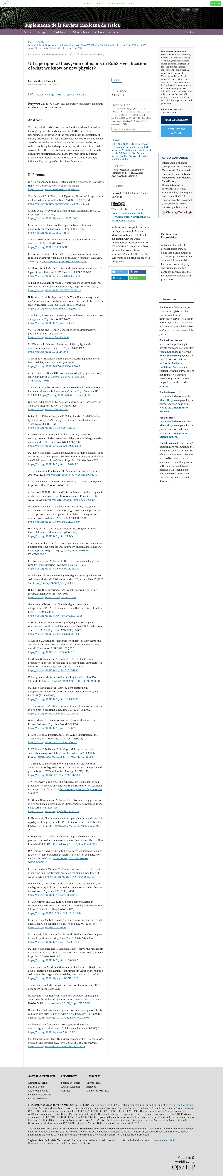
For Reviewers (167, 392)
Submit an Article (70, 1082)
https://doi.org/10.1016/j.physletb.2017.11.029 (53, 978)
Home (31, 42)
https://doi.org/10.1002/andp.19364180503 (52, 597)
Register (185, 9)
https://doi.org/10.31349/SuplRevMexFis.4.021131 (64, 94)
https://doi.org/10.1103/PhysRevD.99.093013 (53, 699)
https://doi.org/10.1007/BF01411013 (48, 351)
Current (88, 3)
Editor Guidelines (37, 1098)
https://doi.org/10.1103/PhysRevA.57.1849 (75, 844)
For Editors (165, 417)
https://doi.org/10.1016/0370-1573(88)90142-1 (53, 189)
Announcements (116, 3)
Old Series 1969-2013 (98, 1090)
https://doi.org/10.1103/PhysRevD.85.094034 (53, 941)
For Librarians (167, 442)
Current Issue (94, 1082)
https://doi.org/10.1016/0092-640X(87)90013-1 (54, 308)
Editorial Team (81, 32)
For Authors (166, 340)
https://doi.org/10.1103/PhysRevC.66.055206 (70, 499)
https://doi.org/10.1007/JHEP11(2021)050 (51, 652)
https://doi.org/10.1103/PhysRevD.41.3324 (51, 727)
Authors (166, 244)
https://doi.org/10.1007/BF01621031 (48, 409)
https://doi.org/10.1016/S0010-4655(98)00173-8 (67, 395)
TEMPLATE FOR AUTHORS (176, 131)
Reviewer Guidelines (39, 1094)
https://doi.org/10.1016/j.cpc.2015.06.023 (68, 1003)
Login (195, 9)
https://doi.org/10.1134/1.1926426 (47, 927)
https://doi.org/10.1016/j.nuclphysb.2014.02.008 (54, 445)
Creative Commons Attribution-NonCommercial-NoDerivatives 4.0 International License (131, 216)
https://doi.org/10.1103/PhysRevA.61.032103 (69, 876)
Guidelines (60, 32)
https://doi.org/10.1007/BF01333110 (48, 247)
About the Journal (37, 1082)
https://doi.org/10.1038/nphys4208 (53, 583)
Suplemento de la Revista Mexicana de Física (72, 25)
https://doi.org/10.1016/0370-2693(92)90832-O (70, 474)
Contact (65, 1090)
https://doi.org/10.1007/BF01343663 (48, 337)
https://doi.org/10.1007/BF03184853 (48, 232)
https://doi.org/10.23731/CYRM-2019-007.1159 (54, 774)
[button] (120, 272)
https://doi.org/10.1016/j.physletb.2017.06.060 (53, 568)
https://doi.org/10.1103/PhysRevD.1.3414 (51, 536)
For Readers (166, 307)
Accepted (43, 32)
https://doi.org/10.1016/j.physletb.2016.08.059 (54, 521)
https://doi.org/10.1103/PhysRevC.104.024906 (63, 1017)
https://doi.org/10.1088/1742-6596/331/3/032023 (56, 1046)
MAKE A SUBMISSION (177, 120)
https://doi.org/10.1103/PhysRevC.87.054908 (53, 670)
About (131, 3)
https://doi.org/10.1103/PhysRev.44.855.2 (51, 322)
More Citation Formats (124, 129)
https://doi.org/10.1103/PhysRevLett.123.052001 (55, 615)
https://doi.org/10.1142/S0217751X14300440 (52, 742)
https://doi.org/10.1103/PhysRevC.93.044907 (53, 464)
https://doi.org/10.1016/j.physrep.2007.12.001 (53, 218)
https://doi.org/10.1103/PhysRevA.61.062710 (52, 894)
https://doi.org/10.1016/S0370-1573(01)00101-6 (54, 290)
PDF (118, 80)
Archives (100, 3)
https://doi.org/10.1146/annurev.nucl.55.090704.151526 (59, 203)
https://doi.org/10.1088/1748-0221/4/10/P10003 (65, 756)
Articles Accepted (70, 1086)
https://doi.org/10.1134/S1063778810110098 (52, 427)
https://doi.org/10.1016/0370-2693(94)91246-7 (54, 366)
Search (216, 3)
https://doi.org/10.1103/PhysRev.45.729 (65, 261)
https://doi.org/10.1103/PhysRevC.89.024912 (53, 960)
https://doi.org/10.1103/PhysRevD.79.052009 (53, 713)
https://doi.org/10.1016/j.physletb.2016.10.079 (53, 811)
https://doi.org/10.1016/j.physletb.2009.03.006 (54, 275)
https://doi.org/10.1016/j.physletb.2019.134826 (53, 633)
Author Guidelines (38, 1090)
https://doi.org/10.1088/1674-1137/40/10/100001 (72, 680)
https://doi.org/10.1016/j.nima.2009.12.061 (51, 1032)
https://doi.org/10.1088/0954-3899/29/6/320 (54, 913)
